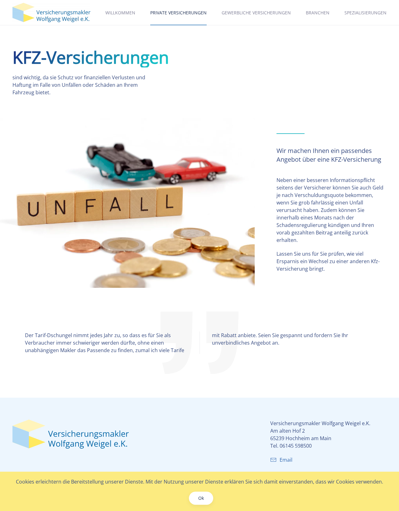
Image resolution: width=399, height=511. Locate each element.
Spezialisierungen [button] (365, 13)
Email (286, 459)
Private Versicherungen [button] (178, 13)
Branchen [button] (317, 13)
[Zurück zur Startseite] (51, 12)
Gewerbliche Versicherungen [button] (256, 13)
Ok (201, 498)
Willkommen (120, 13)
